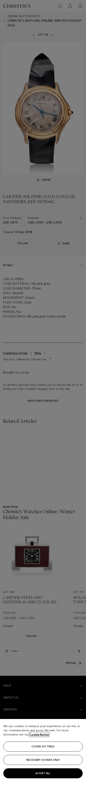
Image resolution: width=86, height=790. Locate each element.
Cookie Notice (39, 734)
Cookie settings (43, 746)
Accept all (42, 773)
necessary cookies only (43, 759)
